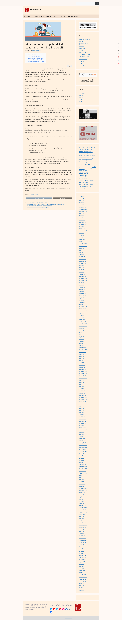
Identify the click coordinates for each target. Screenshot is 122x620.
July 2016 (81, 356)
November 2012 (83, 447)
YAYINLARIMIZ (27, 16)
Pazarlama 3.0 (35, 9)
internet (89, 159)
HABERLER (81, 95)
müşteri (91, 169)
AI (79, 147)
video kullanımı (57, 204)
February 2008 (82, 538)
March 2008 (82, 536)
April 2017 (81, 339)
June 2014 (81, 410)
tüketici (84, 184)
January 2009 (82, 520)
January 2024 (82, 222)
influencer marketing (87, 155)
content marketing (84, 149)
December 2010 (83, 488)
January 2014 (82, 421)
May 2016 (81, 360)
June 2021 (81, 267)
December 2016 (83, 347)
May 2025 (81, 202)
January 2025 (82, 207)
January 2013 (82, 443)
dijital (92, 149)
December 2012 (83, 445)
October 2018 (82, 308)
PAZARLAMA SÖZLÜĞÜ (51, 16)
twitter (80, 184)
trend (86, 182)
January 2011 (82, 486)
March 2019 (82, 302)
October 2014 (82, 401)
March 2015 (82, 391)
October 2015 (82, 375)
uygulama (81, 186)
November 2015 (83, 373)
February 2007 (82, 555)
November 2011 (83, 468)
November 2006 (83, 559)
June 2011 (81, 477)
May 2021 (81, 269)
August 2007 (82, 544)
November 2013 (83, 425)
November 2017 (83, 326)
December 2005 (83, 574)
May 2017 (81, 337)
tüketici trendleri (89, 184)
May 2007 (81, 551)
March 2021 (82, 274)
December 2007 (83, 540)
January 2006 (82, 572)
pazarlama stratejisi (84, 177)
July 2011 (81, 475)
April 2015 (81, 388)
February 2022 (82, 259)
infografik (93, 155)
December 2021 (83, 263)
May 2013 (81, 436)
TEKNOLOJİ (82, 61)
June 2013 (81, 434)
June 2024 (81, 213)
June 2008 (81, 531)
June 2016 (81, 358)
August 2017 (82, 330)
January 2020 (82, 291)
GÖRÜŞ (38, 202)
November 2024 (83, 211)
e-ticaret (81, 153)
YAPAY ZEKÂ (82, 65)
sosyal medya (84, 180)
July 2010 (81, 497)
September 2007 (83, 542)
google (80, 155)
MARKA (81, 50)
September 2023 (83, 231)
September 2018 (83, 311)
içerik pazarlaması (83, 167)
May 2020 (81, 282)
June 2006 (81, 566)
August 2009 (82, 514)
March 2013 (82, 438)
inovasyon (81, 157)
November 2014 (83, 399)
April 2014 (81, 414)
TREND (80, 63)
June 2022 (81, 250)
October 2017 (82, 328)
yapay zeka (88, 186)
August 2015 (82, 380)
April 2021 (81, 272)
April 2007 (81, 553)
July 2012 (81, 453)
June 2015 (81, 384)
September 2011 (83, 473)
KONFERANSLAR (38, 16)
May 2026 (81, 196)
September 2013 (83, 430)
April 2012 (81, 460)
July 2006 (81, 564)
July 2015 (81, 382)
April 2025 (81, 205)
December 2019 (83, 293)
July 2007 (81, 546)
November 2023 (83, 226)
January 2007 (82, 557)
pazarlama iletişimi (83, 175)
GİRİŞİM (81, 41)
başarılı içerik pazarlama (86, 147)
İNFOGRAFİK (82, 99)
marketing (82, 169)
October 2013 (82, 427)
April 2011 (81, 481)
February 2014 (82, 419)
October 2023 (82, 228)
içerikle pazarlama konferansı (84, 162)
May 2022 (81, 252)
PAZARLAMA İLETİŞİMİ (84, 54)
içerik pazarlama (84, 164)
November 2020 (83, 280)
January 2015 (82, 395)
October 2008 (82, 527)
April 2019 (81, 300)
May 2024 (81, 215)
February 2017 (82, 343)
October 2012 (82, 449)
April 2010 (81, 501)
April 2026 (81, 198)
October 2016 (82, 352)
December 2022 (83, 244)
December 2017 (83, 324)
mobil (87, 169)
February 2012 (82, 462)
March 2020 (82, 287)
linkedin (90, 167)
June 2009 (81, 516)
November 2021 (83, 265)
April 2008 (81, 533)
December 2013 (83, 423)
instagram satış (83, 159)
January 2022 (82, 261)
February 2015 (82, 393)
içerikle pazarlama (84, 161)
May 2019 (81, 298)
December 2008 (83, 523)
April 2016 (81, 362)
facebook (86, 153)
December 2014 (83, 397)
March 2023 (82, 239)
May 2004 (81, 587)
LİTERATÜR (82, 48)
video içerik (51, 204)
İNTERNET (81, 46)
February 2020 (82, 289)
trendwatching (91, 182)
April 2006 (81, 568)
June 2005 (81, 585)
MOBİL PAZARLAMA (84, 52)
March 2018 (82, 319)
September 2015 (83, 378)
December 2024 (83, 209)
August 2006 (82, 561)
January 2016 (82, 369)
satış (80, 178)
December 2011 (83, 466)
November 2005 (83, 577)
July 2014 (81, 408)
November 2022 (83, 246)
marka (94, 167)
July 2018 (81, 313)
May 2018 (81, 315)
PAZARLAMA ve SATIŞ (84, 57)
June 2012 (81, 455)
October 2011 (82, 471)
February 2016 (82, 367)
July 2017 (81, 332)
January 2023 (82, 241)
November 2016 (83, 349)
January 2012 (82, 464)
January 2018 (82, 321)
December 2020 (83, 278)
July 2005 (81, 583)
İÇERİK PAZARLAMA (44, 202)
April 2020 (81, 285)
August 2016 (82, 354)
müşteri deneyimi (83, 170)
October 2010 (82, 492)
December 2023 (83, 224)
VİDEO (80, 101)
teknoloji (81, 182)
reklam (92, 177)
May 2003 (81, 590)
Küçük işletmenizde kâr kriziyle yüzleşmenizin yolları (38, 207)
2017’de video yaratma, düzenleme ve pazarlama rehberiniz (39, 205)
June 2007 (81, 549)
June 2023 (81, 233)
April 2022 (81, 254)
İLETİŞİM (63, 16)
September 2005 (83, 581)
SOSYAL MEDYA (83, 59)
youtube (62, 204)
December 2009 (83, 507)
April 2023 (81, 237)
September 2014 (83, 404)
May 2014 (81, 412)
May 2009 (81, 518)
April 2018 (81, 317)
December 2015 (83, 371)
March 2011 (82, 484)
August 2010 (82, 494)
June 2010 (81, 499)
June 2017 (81, 334)
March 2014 (82, 417)
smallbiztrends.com (34, 194)
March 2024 (82, 220)
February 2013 (82, 440)
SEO (82, 178)
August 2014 (82, 406)
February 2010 (82, 505)
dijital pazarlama (30, 204)
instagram (86, 157)
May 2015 (81, 386)
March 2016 (82, 365)
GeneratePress (68, 618)
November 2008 (83, 525)
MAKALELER (82, 93)
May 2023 (81, 235)
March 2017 (82, 341)
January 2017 (82, 345)
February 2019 (82, 304)
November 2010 (83, 490)
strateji (92, 180)
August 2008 (82, 529)
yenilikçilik (82, 188)
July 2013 (81, 432)
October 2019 (82, 295)
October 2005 (82, 579)
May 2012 (81, 458)
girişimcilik (91, 153)
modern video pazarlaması (42, 204)
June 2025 (81, 200)
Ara (76, 1)
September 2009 (83, 512)
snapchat (85, 178)
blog (94, 147)
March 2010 (82, 503)
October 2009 (82, 510)
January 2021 (82, 276)
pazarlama (83, 173)
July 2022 (81, 248)
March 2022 (82, 256)
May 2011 (81, 479)
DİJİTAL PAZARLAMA (31, 202)
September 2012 (83, 451)
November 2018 (83, 306)
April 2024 (81, 218)
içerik (35, 204)
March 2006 (82, 570)
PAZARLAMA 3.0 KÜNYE (73, 16)
